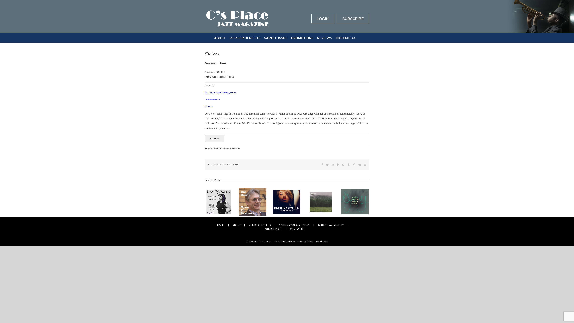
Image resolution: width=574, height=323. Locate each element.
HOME (220, 225)
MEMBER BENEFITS (260, 225)
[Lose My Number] (218, 201)
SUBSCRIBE (353, 19)
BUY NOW (214, 138)
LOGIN (323, 19)
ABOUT (236, 225)
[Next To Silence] (321, 201)
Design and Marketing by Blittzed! (312, 241)
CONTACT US (297, 229)
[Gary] (355, 201)
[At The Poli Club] (286, 201)
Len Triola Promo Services (227, 148)
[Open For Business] (252, 201)
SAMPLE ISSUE (273, 229)
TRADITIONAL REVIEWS (331, 225)
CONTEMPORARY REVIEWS (294, 225)
